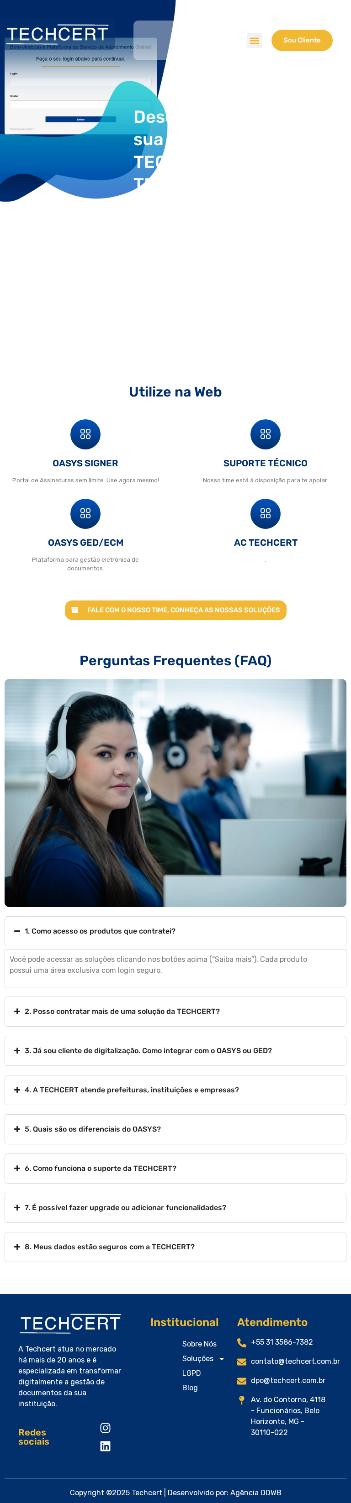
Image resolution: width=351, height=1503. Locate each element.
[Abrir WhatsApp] (328, 1480)
